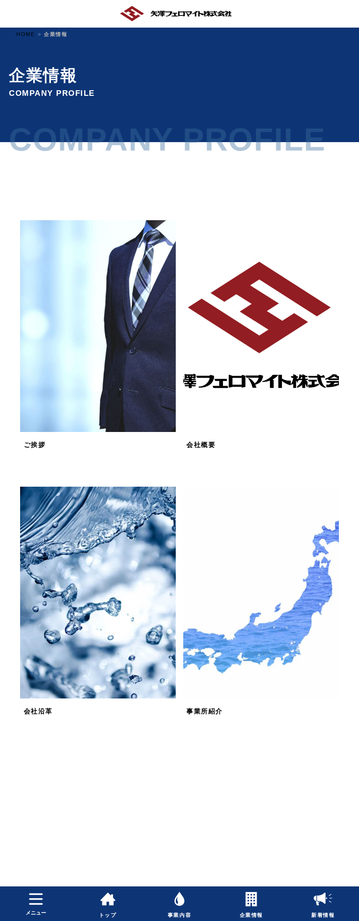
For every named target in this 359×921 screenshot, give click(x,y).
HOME (25, 34)
